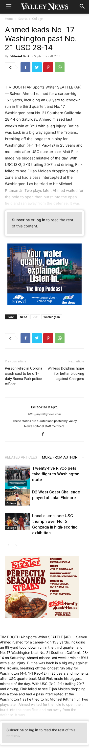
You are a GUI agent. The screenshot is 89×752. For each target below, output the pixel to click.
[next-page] (16, 545)
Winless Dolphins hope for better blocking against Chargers (65, 373)
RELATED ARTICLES (21, 457)
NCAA (23, 317)
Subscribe (21, 220)
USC (35, 317)
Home (9, 19)
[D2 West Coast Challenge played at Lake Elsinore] (17, 497)
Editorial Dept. (19, 56)
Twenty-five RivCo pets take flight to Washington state (55, 474)
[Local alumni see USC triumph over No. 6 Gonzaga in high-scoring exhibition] (17, 521)
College (37, 19)
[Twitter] (37, 67)
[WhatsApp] (60, 67)
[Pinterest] (48, 67)
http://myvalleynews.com (44, 414)
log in (40, 220)
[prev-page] (8, 545)
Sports (22, 19)
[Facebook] (25, 67)
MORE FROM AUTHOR (59, 457)
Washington (52, 317)
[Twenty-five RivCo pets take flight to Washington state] (17, 480)
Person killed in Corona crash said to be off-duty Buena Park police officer (23, 376)
